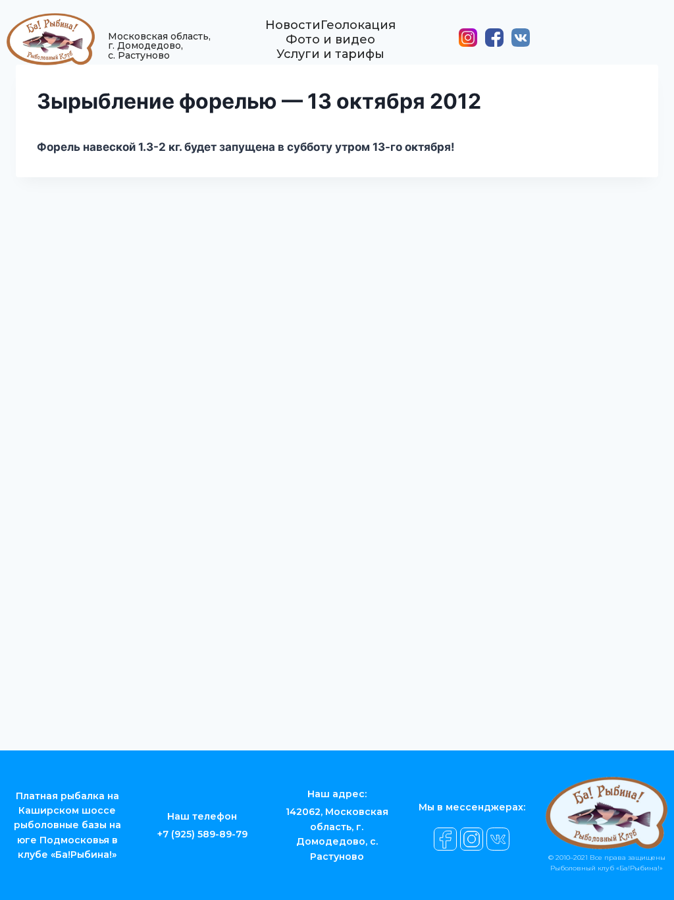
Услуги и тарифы (330, 54)
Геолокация (358, 25)
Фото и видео (330, 39)
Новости (293, 25)
